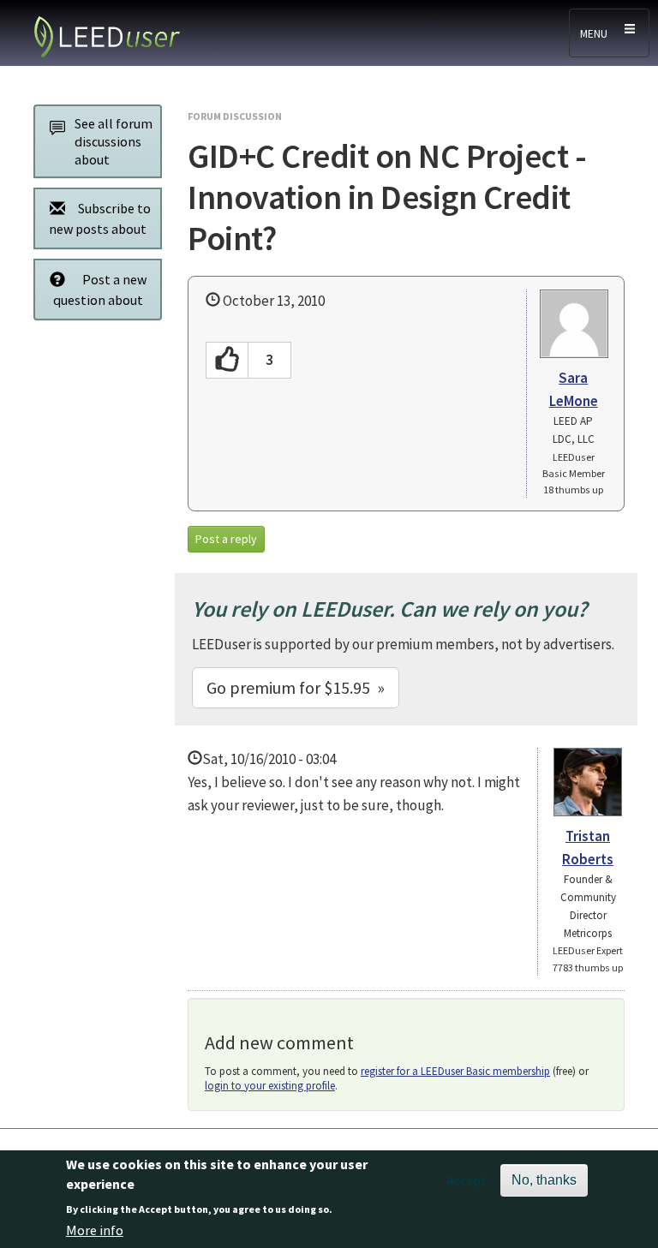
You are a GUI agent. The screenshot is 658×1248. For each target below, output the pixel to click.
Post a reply (226, 538)
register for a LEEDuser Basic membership (455, 1071)
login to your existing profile (270, 1085)
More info (94, 1230)
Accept (466, 1180)
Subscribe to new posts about (100, 218)
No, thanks (544, 1180)
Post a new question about (100, 289)
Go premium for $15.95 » (295, 687)
